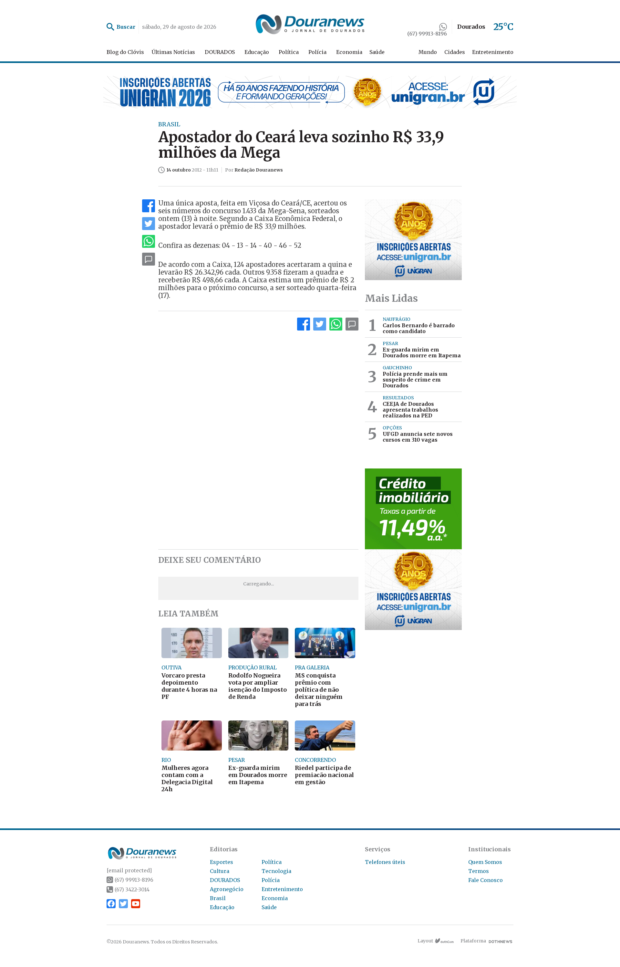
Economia (349, 52)
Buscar (126, 27)
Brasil (218, 898)
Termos (478, 871)
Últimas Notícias (173, 52)
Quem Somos (485, 862)
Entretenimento (492, 52)
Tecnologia (276, 871)
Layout (425, 941)
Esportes (221, 862)
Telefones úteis (385, 862)
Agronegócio (226, 889)
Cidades (454, 52)
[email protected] (129, 870)
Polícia (317, 52)
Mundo (427, 52)
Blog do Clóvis (125, 52)
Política (289, 52)
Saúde (377, 52)
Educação (256, 52)
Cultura (219, 871)
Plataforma (473, 941)
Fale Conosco (485, 880)
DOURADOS (220, 52)
